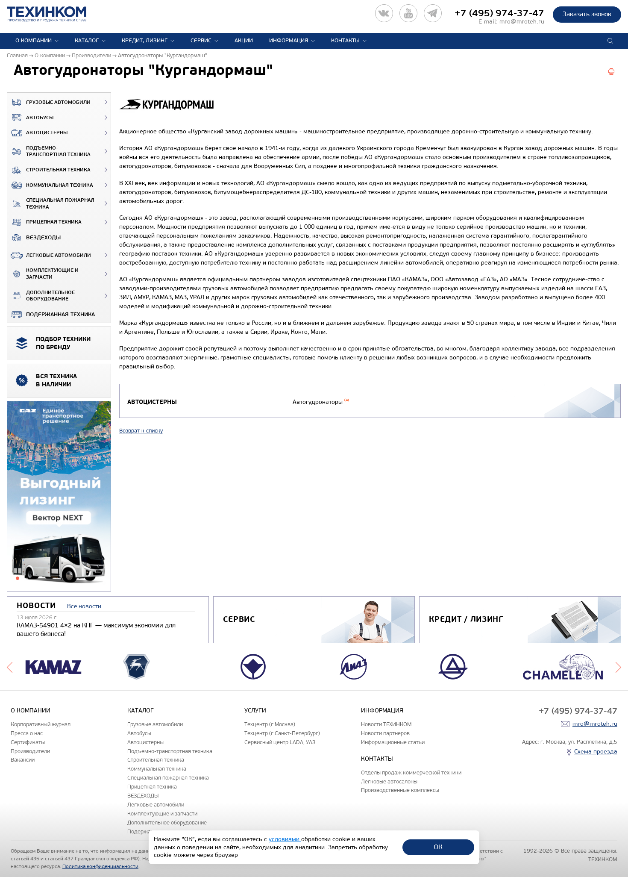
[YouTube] (408, 13)
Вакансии (23, 759)
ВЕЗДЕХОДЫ (43, 237)
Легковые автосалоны (389, 781)
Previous (9, 666)
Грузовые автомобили (58, 102)
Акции (244, 40)
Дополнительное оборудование (50, 296)
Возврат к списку (141, 430)
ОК (438, 847)
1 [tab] (17, 578)
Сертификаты (28, 742)
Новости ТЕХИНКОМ (386, 724)
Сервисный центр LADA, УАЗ (279, 742)
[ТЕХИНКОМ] (55, 14)
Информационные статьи (393, 742)
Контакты (345, 40)
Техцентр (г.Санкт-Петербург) (282, 733)
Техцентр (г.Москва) (269, 724)
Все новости (84, 606)
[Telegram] (433, 13)
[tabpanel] (59, 496)
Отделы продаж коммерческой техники (411, 772)
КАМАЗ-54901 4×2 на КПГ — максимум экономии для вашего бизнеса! (96, 629)
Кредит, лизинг (144, 40)
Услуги (255, 710)
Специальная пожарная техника (60, 203)
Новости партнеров (385, 733)
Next (618, 666)
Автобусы (39, 118)
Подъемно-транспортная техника (58, 151)
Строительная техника (58, 170)
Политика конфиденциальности (100, 866)
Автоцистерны (46, 132)
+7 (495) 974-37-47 (499, 13)
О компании (33, 40)
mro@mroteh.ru (521, 21)
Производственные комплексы (400, 790)
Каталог (87, 40)
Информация (288, 40)
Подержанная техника (60, 314)
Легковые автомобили (58, 255)
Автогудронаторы (321, 402)
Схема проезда (595, 751)
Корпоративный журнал (40, 724)
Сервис (201, 40)
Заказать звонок (587, 14)
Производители (30, 751)
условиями (285, 839)
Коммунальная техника (59, 185)
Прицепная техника (54, 222)
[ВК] (384, 13)
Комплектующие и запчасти (52, 273)
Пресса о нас (27, 733)
